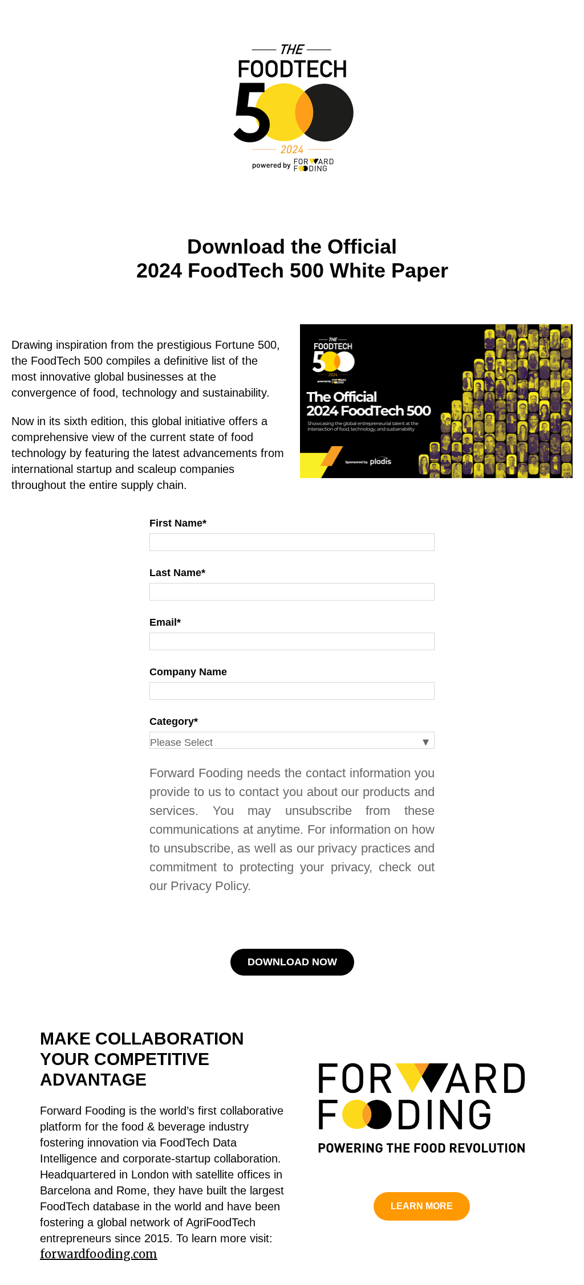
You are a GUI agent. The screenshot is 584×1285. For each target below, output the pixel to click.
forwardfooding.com (98, 1254)
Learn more (422, 1206)
